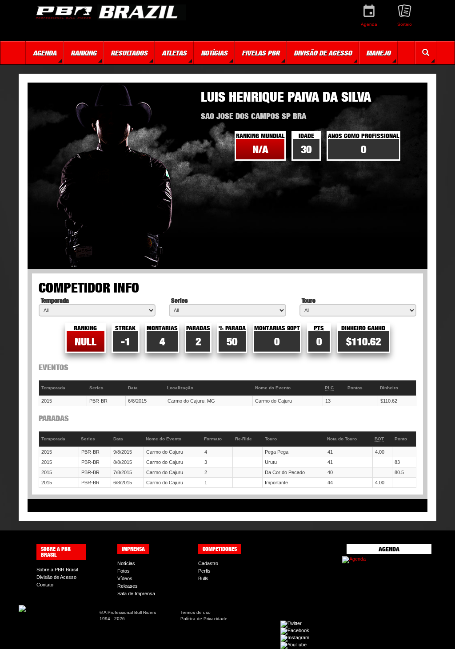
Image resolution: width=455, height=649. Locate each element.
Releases (127, 586)
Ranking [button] (83, 52)
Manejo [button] (378, 52)
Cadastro (208, 563)
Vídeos (124, 578)
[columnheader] (63, 388)
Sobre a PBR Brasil (57, 569)
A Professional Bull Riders (130, 612)
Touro (308, 300)
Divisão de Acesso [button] (323, 52)
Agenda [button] (44, 52)
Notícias (126, 563)
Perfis (204, 571)
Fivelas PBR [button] (260, 52)
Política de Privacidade (204, 618)
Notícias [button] (214, 52)
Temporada (55, 300)
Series (179, 300)
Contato (44, 584)
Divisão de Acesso (56, 577)
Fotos (123, 571)
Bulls (203, 578)
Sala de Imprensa (136, 593)
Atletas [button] (174, 52)
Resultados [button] (129, 52)
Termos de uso (195, 612)
